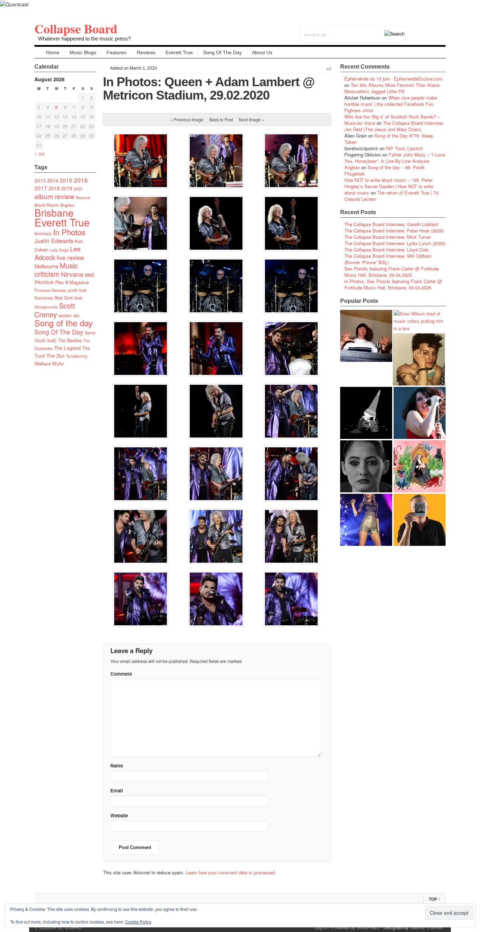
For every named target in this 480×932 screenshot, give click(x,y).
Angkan (352, 167)
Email (431, 30)
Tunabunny (76, 356)
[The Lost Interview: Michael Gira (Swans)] (420, 520)
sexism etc (68, 315)
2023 (78, 188)
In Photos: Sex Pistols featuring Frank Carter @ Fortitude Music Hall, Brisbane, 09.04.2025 (393, 284)
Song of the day (63, 323)
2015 (66, 180)
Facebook (421, 30)
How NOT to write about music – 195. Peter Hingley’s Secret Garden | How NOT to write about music (388, 186)
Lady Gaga (59, 250)
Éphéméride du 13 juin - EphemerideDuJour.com (393, 78)
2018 (54, 188)
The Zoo (55, 355)
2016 (81, 179)
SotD (52, 340)
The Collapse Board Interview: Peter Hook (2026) (394, 230)
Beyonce (83, 197)
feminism (43, 233)
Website (119, 815)
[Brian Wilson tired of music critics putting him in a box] (420, 321)
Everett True (179, 52)
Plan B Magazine (72, 282)
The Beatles (70, 340)
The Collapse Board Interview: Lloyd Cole (386, 249)
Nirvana (72, 274)
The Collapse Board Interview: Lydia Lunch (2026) (394, 243)
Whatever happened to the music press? (84, 39)
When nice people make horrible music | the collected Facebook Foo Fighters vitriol (390, 104)
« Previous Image (186, 119)
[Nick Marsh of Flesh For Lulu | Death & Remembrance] (419, 359)
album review (54, 196)
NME (90, 275)
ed (328, 68)
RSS (440, 30)
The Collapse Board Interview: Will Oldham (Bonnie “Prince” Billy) (388, 259)
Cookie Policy (138, 922)
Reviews (146, 52)
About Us (262, 52)
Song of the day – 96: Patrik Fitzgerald (384, 170)
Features (116, 52)
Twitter (412, 30)
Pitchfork (44, 282)
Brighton (67, 205)
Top (434, 899)
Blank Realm (46, 205)
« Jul (39, 153)
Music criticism (56, 269)
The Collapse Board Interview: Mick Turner (387, 237)
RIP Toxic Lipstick (404, 148)
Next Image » (251, 119)
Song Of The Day (222, 52)
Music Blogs (83, 52)
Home (52, 52)
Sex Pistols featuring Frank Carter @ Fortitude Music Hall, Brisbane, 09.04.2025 (391, 271)
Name (116, 765)
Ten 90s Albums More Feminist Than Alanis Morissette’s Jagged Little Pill (392, 88)
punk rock (77, 290)
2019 (66, 188)
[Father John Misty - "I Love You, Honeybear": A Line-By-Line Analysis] (420, 466)
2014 (52, 180)
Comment (121, 673)
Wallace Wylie (49, 363)
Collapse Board (75, 28)
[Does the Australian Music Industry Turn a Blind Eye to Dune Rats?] (366, 413)
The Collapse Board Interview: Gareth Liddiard (391, 224)
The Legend (67, 347)
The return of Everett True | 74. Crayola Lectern (392, 195)
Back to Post (221, 119)
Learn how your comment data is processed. (231, 872)
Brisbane (54, 212)
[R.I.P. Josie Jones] (366, 466)
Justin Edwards (53, 240)
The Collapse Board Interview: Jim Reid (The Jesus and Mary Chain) (394, 126)
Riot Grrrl (63, 297)
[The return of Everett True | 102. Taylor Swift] (366, 520)
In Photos (69, 231)
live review (70, 257)
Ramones (43, 298)
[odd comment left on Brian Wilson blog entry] (366, 336)
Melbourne (46, 266)
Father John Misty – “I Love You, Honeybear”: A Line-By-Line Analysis (394, 157)
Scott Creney (54, 309)
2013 (40, 180)
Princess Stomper (50, 290)
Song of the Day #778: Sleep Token (388, 138)
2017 (40, 188)
